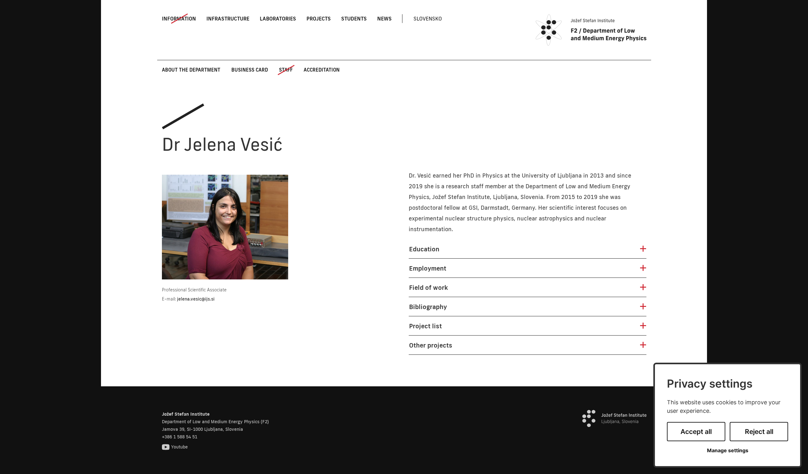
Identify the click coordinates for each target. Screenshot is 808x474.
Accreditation (322, 70)
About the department (191, 70)
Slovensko (427, 18)
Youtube (179, 447)
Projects (318, 18)
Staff (286, 70)
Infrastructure (227, 18)
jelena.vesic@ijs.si (196, 299)
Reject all (759, 432)
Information (179, 18)
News (384, 18)
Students (354, 18)
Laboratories (278, 18)
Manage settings (727, 451)
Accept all (696, 432)
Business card (249, 70)
